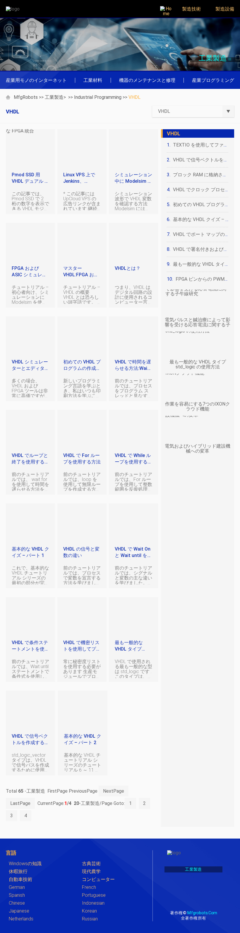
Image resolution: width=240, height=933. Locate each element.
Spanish (17, 895)
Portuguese (94, 895)
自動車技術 (20, 879)
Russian (90, 919)
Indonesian (93, 903)
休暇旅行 (18, 871)
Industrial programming (97, 97)
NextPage (113, 791)
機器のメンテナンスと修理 (147, 80)
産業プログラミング (213, 80)
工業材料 (92, 80)
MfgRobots (26, 97)
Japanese (19, 911)
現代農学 (91, 871)
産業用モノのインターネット (36, 80)
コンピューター (98, 879)
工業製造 (54, 97)
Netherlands (21, 919)
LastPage (20, 803)
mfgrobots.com (202, 912)
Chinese (17, 903)
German (17, 887)
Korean (89, 911)
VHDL (134, 97)
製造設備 (224, 8)
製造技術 (191, 8)
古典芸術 (91, 863)
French (89, 887)
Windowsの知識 (25, 863)
